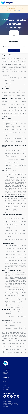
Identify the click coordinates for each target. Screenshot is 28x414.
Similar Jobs (13, 50)
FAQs (4, 380)
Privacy (5, 401)
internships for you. (19, 12)
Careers (5, 373)
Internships (6, 389)
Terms (9, 401)
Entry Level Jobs (7, 387)
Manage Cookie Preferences (10, 403)
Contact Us (6, 381)
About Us (5, 372)
